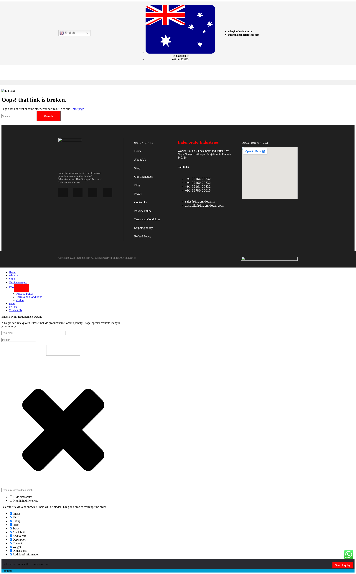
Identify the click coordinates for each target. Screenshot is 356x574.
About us (14, 275)
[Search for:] (19, 116)
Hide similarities (22, 496)
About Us (140, 159)
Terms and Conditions (147, 219)
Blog (137, 185)
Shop (137, 168)
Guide (20, 300)
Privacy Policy (142, 210)
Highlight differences (25, 500)
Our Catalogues (143, 176)
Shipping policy (143, 227)
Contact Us (140, 202)
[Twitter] (92, 192)
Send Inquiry (342, 565)
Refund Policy (142, 236)
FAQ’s (138, 193)
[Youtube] (107, 192)
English (69, 33)
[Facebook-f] (63, 192)
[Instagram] (78, 192)
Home (137, 151)
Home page (77, 108)
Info (11, 286)
